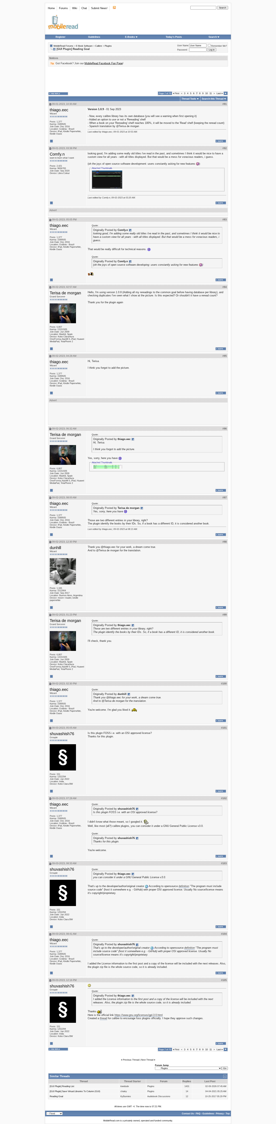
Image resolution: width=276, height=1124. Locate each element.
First (176, 93)
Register (60, 37)
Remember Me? (219, 46)
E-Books (130, 37)
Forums (63, 8)
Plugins (108, 46)
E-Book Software (84, 46)
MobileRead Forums (63, 46)
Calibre (98, 46)
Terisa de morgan (65, 293)
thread (103, 1018)
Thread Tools (188, 98)
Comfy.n (57, 154)
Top (228, 1113)
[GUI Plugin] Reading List (62, 1086)
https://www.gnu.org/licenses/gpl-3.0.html (139, 1015)
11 (211, 93)
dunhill (55, 547)
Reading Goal (56, 1096)
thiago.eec (59, 110)
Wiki (74, 8)
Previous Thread (131, 1060)
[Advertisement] (138, 79)
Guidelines (94, 37)
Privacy (220, 1113)
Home (51, 8)
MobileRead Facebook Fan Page (103, 63)
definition (184, 886)
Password (182, 49)
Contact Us (188, 1113)
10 (206, 93)
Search (213, 37)
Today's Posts (174, 37)
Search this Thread (212, 98)
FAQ (198, 1113)
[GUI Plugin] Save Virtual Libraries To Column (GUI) (75, 1091)
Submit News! (99, 8)
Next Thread (147, 1060)
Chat (84, 8)
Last (220, 93)
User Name (183, 45)
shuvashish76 (62, 733)
